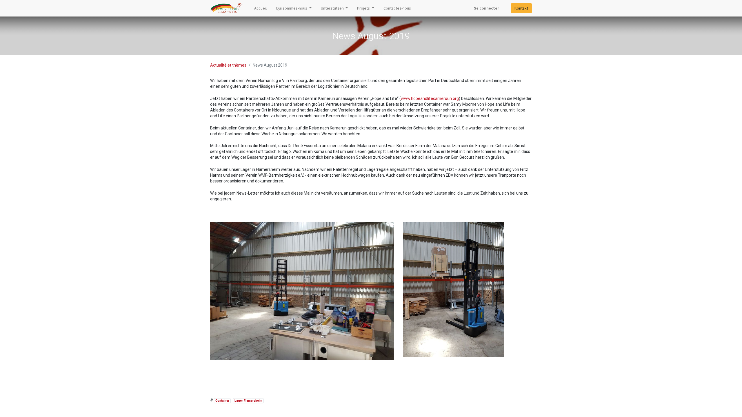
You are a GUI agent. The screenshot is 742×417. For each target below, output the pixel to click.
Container (222, 401)
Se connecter (486, 8)
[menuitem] (260, 8)
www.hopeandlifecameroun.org (430, 98)
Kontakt (521, 8)
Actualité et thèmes (228, 65)
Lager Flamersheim (248, 401)
